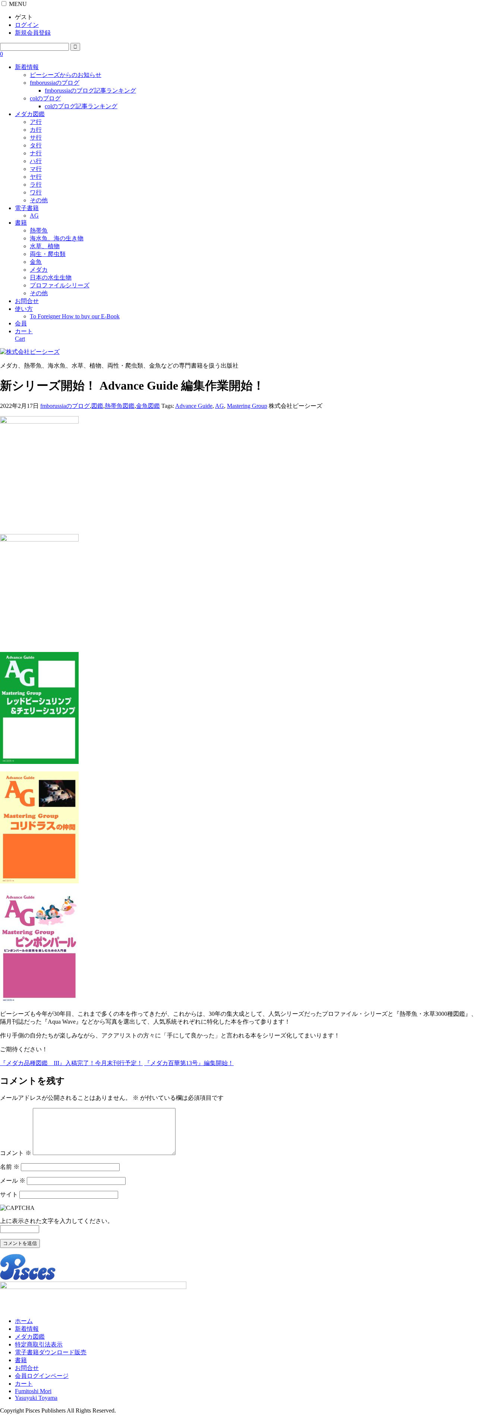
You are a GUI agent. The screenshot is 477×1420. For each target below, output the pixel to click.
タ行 (36, 145)
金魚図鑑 (148, 406)
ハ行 (36, 161)
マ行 (36, 169)
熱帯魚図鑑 (120, 406)
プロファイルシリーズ (59, 285)
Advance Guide (193, 406)
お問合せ (27, 301)
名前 (9, 1167)
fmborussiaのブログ (54, 82)
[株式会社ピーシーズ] (30, 352)
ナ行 (36, 153)
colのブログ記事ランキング (81, 106)
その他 (39, 200)
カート (24, 1383)
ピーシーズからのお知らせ (65, 75)
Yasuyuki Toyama (36, 1398)
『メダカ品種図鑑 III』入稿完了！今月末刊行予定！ (71, 1063)
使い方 (24, 309)
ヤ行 (36, 177)
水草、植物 (45, 246)
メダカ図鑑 (30, 114)
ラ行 (36, 184)
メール (12, 1180)
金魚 (36, 262)
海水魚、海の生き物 (56, 238)
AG (34, 215)
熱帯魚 (39, 230)
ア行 (36, 122)
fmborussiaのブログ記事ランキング (90, 90)
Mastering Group (247, 406)
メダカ (39, 269)
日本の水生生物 (51, 277)
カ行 (36, 130)
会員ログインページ (42, 1376)
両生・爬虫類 (48, 254)
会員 (21, 323)
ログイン (27, 25)
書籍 (21, 222)
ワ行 (36, 192)
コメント (15, 1153)
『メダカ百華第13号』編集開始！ (189, 1063)
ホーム (24, 1321)
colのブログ (45, 98)
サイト (9, 1194)
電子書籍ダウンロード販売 (50, 1352)
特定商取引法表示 (39, 1344)
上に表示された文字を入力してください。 (56, 1221)
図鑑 (97, 406)
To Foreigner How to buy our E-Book (75, 316)
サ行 (36, 137)
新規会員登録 (33, 32)
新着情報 (27, 67)
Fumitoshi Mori (33, 1391)
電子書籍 (27, 208)
